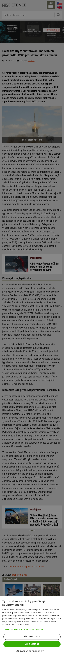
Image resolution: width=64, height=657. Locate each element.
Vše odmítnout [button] (32, 636)
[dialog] (32, 626)
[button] (32, 629)
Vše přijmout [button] (32, 644)
